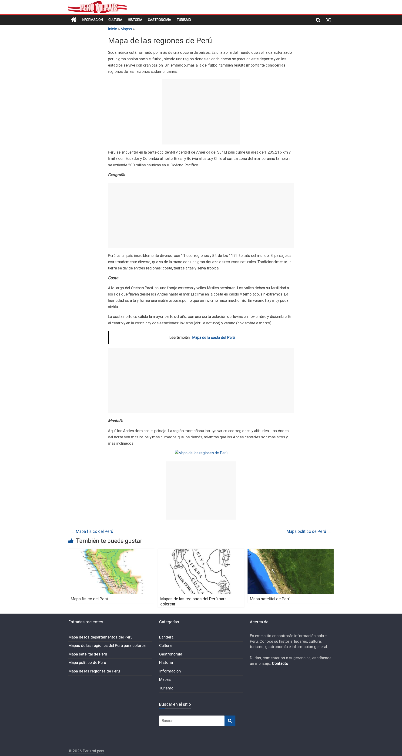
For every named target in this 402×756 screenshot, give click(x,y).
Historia (135, 20)
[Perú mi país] (73, 20)
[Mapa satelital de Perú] (291, 551)
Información (92, 20)
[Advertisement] (201, 111)
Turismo (184, 20)
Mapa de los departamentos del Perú (100, 637)
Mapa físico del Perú (92, 531)
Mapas (126, 29)
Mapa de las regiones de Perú (94, 671)
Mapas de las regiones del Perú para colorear (107, 645)
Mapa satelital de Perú (270, 598)
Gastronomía (159, 20)
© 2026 (75, 751)
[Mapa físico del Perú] (111, 551)
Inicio (112, 29)
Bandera (166, 637)
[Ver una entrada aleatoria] (328, 20)
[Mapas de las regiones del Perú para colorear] (201, 551)
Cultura (115, 20)
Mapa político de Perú (309, 531)
